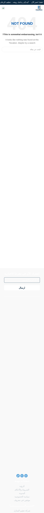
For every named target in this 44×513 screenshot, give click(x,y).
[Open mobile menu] (3, 8)
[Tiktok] (18, 475)
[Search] (4, 49)
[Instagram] (26, 475)
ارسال (22, 287)
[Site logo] (39, 8)
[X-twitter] (22, 475)
